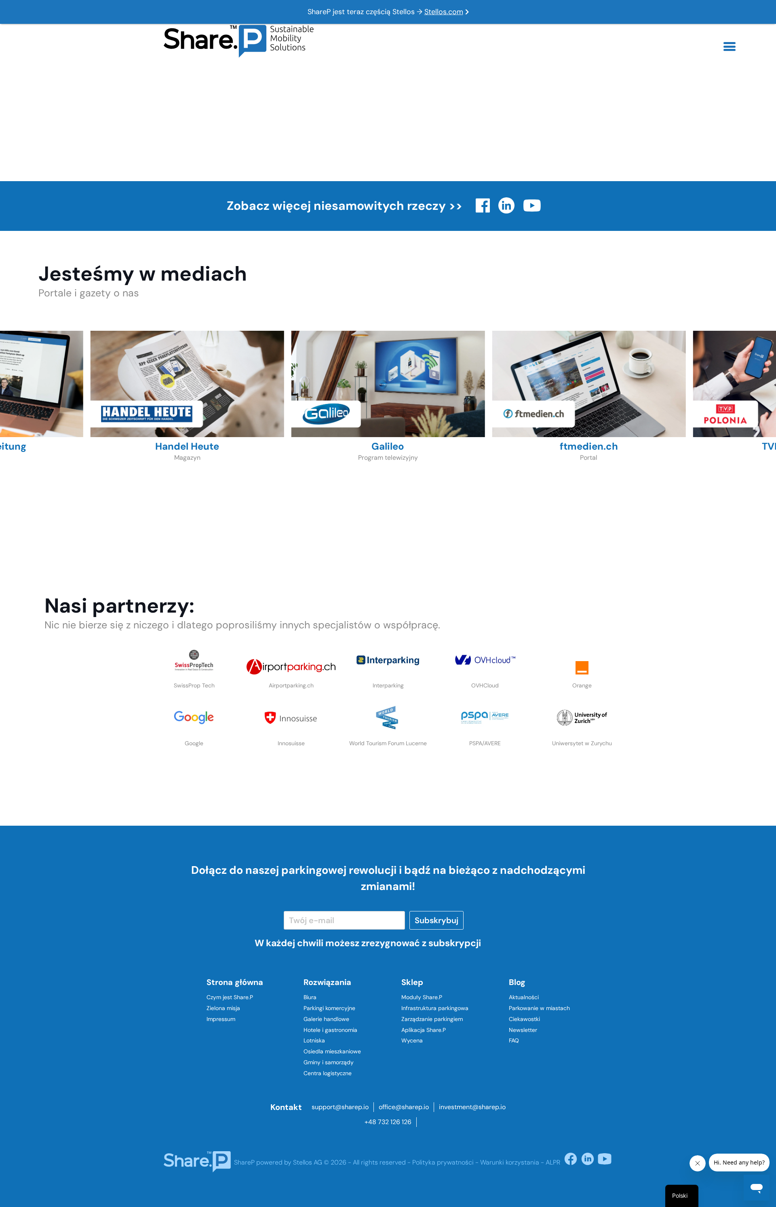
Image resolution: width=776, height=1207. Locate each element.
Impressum (221, 1019)
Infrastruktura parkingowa (434, 1008)
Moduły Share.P (421, 997)
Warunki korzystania (509, 1162)
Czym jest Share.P (230, 997)
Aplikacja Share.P (423, 1030)
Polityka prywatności (443, 1162)
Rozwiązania (327, 982)
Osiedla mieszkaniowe (332, 1051)
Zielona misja (223, 1008)
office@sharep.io (404, 1107)
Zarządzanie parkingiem (432, 1019)
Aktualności (524, 997)
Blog (517, 982)
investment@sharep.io (472, 1107)
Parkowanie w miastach (539, 1008)
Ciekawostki (524, 1019)
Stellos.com (443, 12)
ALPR (553, 1162)
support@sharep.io (340, 1107)
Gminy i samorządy (329, 1062)
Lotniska (314, 1040)
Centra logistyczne (328, 1073)
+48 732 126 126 (388, 1122)
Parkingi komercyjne (329, 1008)
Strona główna (235, 982)
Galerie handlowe (326, 1019)
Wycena (412, 1040)
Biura (310, 997)
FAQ (514, 1040)
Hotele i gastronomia (330, 1030)
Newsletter (523, 1030)
